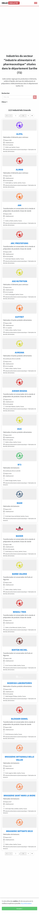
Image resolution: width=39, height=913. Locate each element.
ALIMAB (19, 169)
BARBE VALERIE (19, 573)
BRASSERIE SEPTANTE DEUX (19, 831)
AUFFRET (19, 316)
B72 (19, 464)
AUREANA (19, 352)
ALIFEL (19, 134)
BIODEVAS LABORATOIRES (19, 683)
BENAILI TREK (19, 611)
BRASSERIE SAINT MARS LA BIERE (19, 795)
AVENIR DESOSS (19, 390)
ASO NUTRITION (19, 281)
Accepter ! (20, 908)
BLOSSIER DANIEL (19, 718)
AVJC (19, 428)
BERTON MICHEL (19, 649)
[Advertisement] (19, 31)
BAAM (19, 503)
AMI (19, 205)
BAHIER (19, 536)
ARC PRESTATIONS (19, 243)
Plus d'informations (26, 903)
